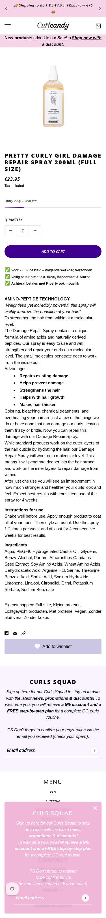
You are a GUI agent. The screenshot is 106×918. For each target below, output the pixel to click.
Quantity (13, 219)
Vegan (80, 611)
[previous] (6, 8)
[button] (23, 633)
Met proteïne (60, 611)
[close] (95, 808)
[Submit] (85, 898)
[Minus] (10, 230)
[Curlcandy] (53, 26)
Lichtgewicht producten (26, 611)
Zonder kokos (36, 617)
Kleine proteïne (67, 604)
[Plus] (35, 230)
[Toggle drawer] (8, 26)
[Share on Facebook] (6, 633)
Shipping (53, 801)
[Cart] (98, 26)
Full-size (43, 604)
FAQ (53, 792)
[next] (100, 8)
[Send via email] (15, 633)
